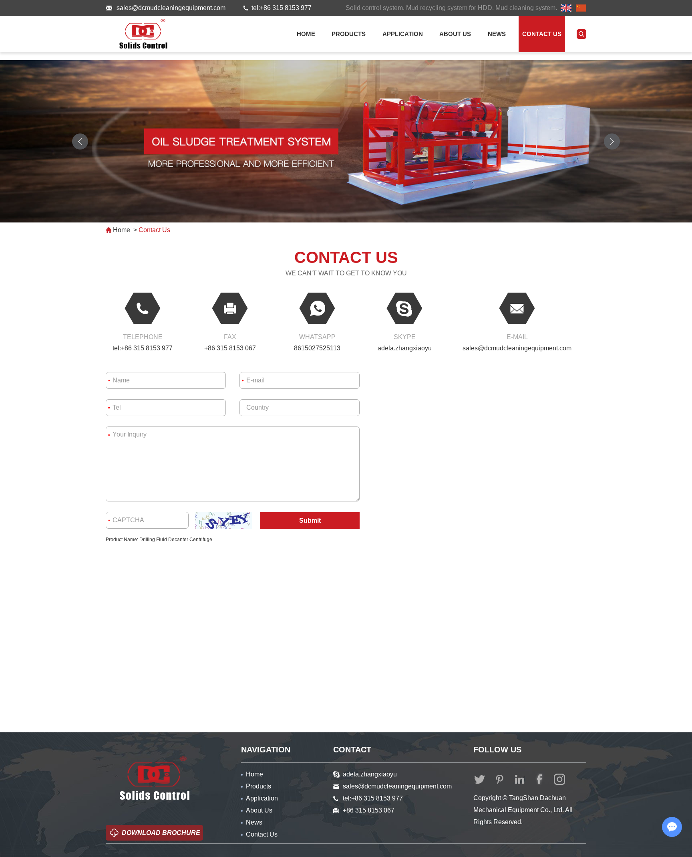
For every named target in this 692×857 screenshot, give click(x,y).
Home (306, 33)
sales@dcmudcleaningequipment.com (171, 7)
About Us (455, 33)
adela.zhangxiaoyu (405, 348)
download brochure (161, 832)
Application (402, 33)
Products (349, 33)
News (497, 33)
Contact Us (541, 33)
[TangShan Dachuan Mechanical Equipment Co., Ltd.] (143, 34)
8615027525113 (317, 348)
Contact (352, 749)
